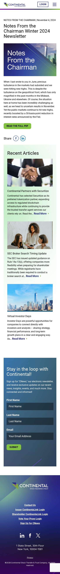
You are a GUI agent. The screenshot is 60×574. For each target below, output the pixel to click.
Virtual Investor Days (19, 316)
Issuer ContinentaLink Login (30, 510)
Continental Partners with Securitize (28, 191)
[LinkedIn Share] (23, 138)
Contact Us (30, 505)
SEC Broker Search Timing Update (27, 253)
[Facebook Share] (16, 138)
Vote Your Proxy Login (30, 519)
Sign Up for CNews (30, 523)
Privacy (30, 557)
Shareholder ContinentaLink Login (30, 514)
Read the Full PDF (17, 126)
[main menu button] (54, 4)
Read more (40, 213)
